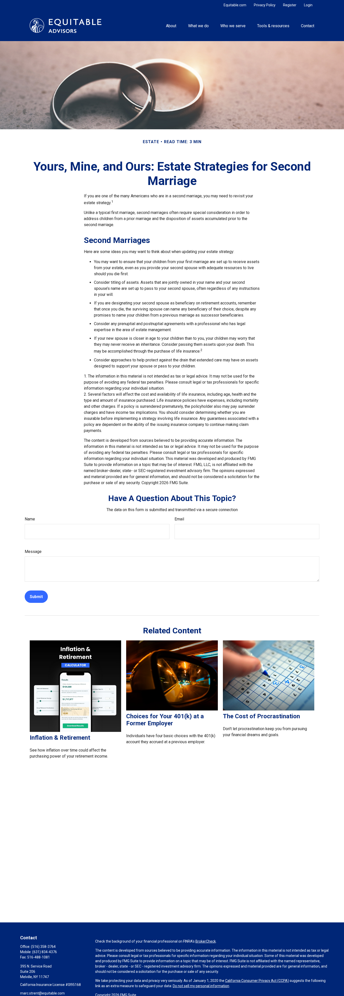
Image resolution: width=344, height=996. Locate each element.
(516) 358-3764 (43, 947)
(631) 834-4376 (44, 952)
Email (179, 519)
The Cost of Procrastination (261, 716)
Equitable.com (235, 5)
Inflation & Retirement (60, 737)
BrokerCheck (205, 941)
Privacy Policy (265, 5)
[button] (171, 25)
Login (308, 5)
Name (30, 519)
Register (289, 5)
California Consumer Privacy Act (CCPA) (257, 981)
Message (33, 551)
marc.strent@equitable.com (42, 993)
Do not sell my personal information (201, 986)
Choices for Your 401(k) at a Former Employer (165, 720)
